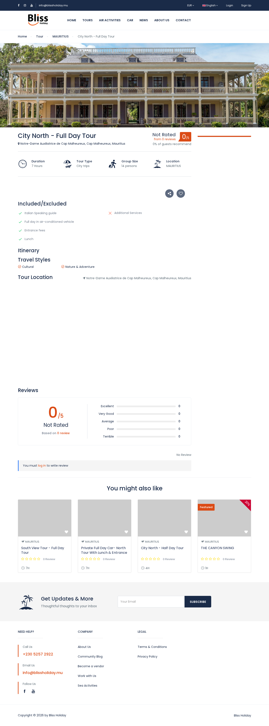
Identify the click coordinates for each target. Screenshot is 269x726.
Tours (87, 20)
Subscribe (198, 602)
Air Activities (110, 20)
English (211, 5)
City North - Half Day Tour (162, 548)
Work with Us (87, 676)
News (144, 20)
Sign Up (246, 5)
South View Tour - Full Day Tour (42, 550)
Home (71, 20)
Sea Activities (87, 685)
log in (42, 465)
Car (130, 20)
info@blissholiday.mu (53, 5)
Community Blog (90, 656)
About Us (161, 20)
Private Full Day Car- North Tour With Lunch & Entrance (104, 550)
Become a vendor (91, 666)
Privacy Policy (147, 656)
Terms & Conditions (152, 647)
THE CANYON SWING (217, 548)
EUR (190, 5)
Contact (183, 20)
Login (229, 5)
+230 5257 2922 (38, 654)
